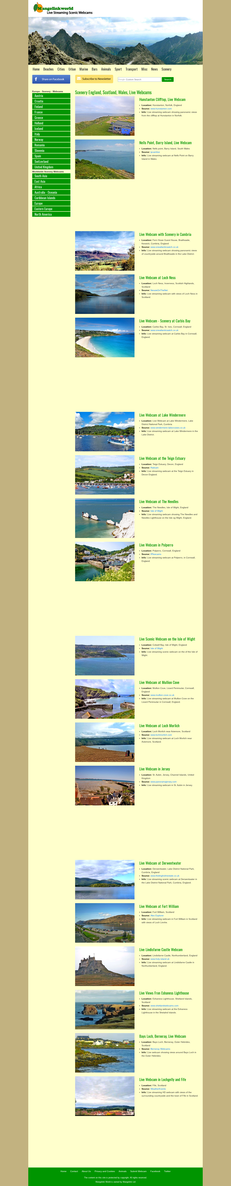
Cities (61, 68)
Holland (39, 123)
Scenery (166, 68)
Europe (39, 203)
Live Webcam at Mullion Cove (159, 682)
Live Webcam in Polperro (156, 545)
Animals (106, 68)
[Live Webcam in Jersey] (105, 785)
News (154, 68)
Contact (74, 1171)
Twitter (167, 1171)
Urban (72, 68)
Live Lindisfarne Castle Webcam (161, 949)
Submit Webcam (138, 1171)
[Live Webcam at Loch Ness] (105, 294)
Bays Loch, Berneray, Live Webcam (162, 1036)
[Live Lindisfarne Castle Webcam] (105, 966)
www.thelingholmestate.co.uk (165, 875)
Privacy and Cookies (105, 1171)
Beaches (48, 68)
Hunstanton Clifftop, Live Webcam (162, 99)
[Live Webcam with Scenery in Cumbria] (105, 251)
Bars (94, 68)
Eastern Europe (43, 208)
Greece (39, 117)
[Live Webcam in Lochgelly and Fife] (105, 1096)
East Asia (40, 181)
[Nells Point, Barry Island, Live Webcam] (105, 159)
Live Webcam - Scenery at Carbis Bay (164, 320)
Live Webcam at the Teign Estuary (162, 458)
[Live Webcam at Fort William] (105, 923)
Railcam (155, 467)
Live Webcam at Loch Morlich (159, 725)
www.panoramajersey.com (164, 781)
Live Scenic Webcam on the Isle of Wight (167, 639)
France (39, 112)
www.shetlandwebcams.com (165, 1005)
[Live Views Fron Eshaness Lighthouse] (105, 1009)
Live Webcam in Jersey (154, 768)
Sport (118, 68)
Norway (39, 139)
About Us (86, 1171)
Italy (37, 134)
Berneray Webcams (160, 1049)
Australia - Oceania (46, 192)
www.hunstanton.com (161, 108)
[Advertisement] (51, 271)
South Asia (41, 175)
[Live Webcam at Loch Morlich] (105, 742)
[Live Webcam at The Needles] (105, 518)
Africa (38, 186)
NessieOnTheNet (159, 290)
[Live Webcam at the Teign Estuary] (105, 475)
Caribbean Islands (45, 197)
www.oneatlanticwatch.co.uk (164, 247)
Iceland (39, 128)
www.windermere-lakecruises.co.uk (168, 427)
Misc (144, 68)
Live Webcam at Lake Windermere (162, 415)
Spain (38, 156)
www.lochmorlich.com (161, 735)
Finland (39, 106)
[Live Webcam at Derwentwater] (105, 879)
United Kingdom (44, 167)
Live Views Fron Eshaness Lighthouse (164, 993)
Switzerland (41, 161)
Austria (39, 95)
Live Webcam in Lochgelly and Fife (162, 1079)
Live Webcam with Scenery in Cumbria (165, 234)
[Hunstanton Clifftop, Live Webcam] (105, 116)
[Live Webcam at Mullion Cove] (105, 699)
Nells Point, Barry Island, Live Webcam (165, 142)
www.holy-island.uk (160, 959)
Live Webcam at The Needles (158, 501)
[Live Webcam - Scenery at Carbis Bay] (105, 337)
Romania (40, 145)
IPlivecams (156, 554)
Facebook (155, 1171)
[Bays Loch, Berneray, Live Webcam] (105, 1053)
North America (43, 214)
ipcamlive (155, 152)
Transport (132, 68)
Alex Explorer (157, 915)
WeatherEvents (158, 1089)
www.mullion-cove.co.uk (162, 695)
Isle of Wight (157, 511)
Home (36, 68)
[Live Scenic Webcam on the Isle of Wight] (105, 655)
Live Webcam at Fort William (159, 906)
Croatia (39, 101)
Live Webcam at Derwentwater (160, 863)
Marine (84, 68)
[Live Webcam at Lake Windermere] (105, 431)
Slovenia (39, 150)
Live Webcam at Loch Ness (157, 277)
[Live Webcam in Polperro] (105, 561)
